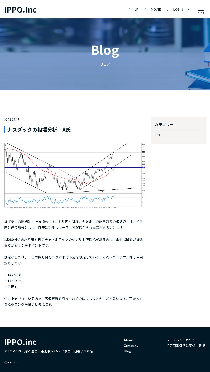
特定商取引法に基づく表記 (186, 345)
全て (158, 135)
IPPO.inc (20, 9)
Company (131, 345)
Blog (127, 351)
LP (136, 9)
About (129, 340)
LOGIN (178, 9)
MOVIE (156, 9)
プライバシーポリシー (183, 340)
